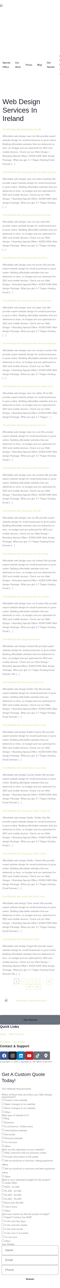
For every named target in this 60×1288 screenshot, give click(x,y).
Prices (29, 64)
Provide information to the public (21, 1156)
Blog (39, 64)
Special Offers (6, 64)
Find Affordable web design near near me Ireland (25, 554)
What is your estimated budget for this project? (26, 1180)
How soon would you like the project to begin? (26, 1214)
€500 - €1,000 (11, 1187)
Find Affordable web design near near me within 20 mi (27, 386)
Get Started (50, 64)
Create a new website (15, 1100)
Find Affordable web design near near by (21, 511)
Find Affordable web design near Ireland (21, 639)
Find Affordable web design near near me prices (24, 258)
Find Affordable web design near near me (21, 129)
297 (49, 981)
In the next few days (15, 1221)
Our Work (18, 64)
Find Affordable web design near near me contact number (29, 343)
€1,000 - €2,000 (12, 1191)
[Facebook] (4, 1055)
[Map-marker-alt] (46, 1055)
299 (37, 987)
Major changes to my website (19, 1104)
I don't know (10, 1206)
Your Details (8, 1244)
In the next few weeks (15, 1225)
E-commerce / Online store (18, 1126)
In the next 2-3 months (16, 1233)
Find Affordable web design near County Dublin (24, 768)
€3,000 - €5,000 (12, 1199)
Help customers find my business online (25, 1152)
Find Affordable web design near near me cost (24, 425)
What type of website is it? (15, 1115)
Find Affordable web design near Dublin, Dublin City (26, 811)
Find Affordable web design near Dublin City (22, 682)
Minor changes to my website (19, 1108)
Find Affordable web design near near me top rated (26, 215)
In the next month (13, 1229)
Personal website (13, 1138)
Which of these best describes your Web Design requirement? (27, 1095)
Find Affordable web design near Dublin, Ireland (24, 854)
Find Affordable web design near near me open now (26, 301)
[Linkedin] (21, 1055)
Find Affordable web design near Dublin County (24, 725)
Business (9, 1122)
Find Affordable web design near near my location (25, 597)
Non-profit (9, 1134)
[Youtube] (29, 1055)
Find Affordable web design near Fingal (20, 939)
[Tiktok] (37, 1055)
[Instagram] (12, 1055)
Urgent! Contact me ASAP (18, 1217)
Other (7, 1112)
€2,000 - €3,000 (12, 1195)
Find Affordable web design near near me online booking (29, 172)
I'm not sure (10, 1142)
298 (29, 987)
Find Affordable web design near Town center (23, 896)
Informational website (15, 1130)
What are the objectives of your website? (23, 1149)
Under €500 (10, 1183)
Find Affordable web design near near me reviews (26, 468)
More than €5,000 (13, 1203)
